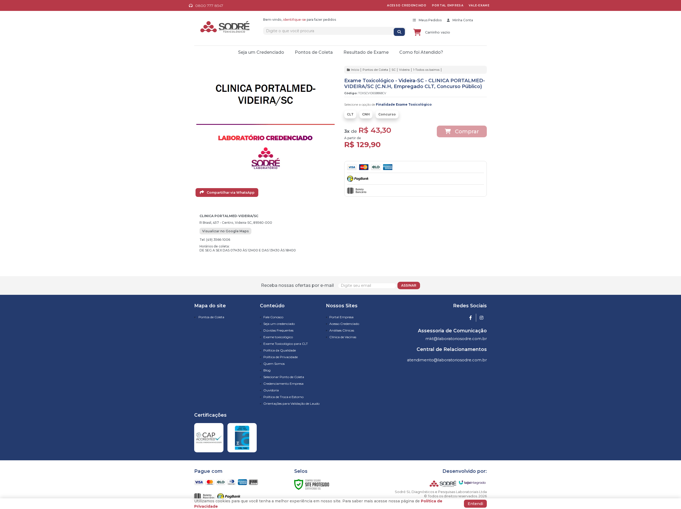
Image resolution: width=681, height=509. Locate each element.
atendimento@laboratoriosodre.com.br (447, 359)
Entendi (475, 503)
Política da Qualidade (279, 350)
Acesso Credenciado (344, 324)
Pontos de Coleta (375, 70)
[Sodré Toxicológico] (225, 27)
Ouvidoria (271, 390)
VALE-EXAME (479, 5)
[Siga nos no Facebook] (471, 318)
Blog (267, 370)
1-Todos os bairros (426, 70)
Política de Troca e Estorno (283, 397)
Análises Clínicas (341, 330)
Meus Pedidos (430, 20)
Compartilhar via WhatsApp (230, 193)
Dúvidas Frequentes (278, 330)
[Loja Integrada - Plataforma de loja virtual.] (472, 482)
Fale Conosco (273, 317)
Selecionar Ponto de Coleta (283, 377)
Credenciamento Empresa (283, 384)
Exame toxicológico (278, 337)
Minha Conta (462, 20)
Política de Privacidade (280, 357)
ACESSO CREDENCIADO (406, 5)
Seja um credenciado (279, 324)
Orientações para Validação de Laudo (291, 403)
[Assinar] (408, 285)
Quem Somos (274, 364)
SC (394, 70)
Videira (404, 70)
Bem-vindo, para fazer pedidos (299, 20)
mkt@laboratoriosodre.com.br (456, 338)
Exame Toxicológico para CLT (285, 344)
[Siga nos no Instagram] (481, 318)
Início (355, 70)
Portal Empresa (341, 317)
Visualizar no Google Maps (225, 231)
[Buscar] (399, 32)
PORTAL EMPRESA (447, 5)
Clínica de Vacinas (342, 337)
